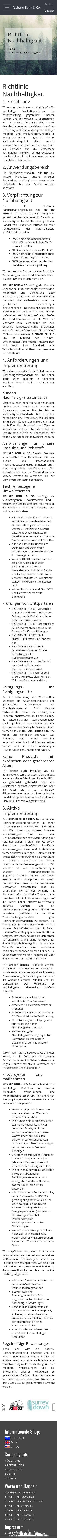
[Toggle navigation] (7, 7)
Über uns (13, 1460)
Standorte (14, 1469)
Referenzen (15, 1465)
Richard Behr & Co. (27, 7)
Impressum (14, 1533)
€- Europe (17, 1437)
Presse (11, 1478)
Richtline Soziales (19, 1505)
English (49, 4)
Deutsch (49, 10)
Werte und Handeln (21, 1492)
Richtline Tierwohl (20, 1519)
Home (11, 48)
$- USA (14, 1446)
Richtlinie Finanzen (20, 1514)
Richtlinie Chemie (19, 1510)
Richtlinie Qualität (20, 1496)
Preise (11, 1474)
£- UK (13, 1442)
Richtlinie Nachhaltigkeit (25, 1501)
